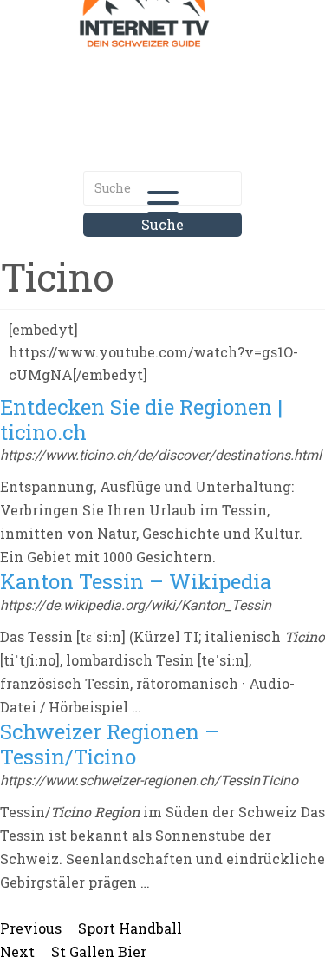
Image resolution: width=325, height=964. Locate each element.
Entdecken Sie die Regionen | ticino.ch (141, 419)
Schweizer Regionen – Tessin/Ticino (109, 744)
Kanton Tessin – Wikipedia (135, 581)
